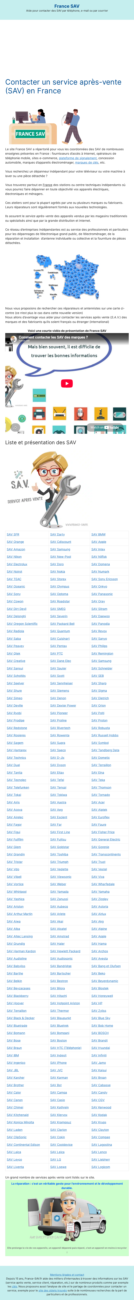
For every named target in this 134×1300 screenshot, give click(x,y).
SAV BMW (98, 534)
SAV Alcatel (58, 929)
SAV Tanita (14, 772)
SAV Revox (99, 631)
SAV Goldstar (59, 847)
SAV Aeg (56, 809)
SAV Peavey (15, 646)
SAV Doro (57, 564)
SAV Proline (58, 720)
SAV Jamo (98, 1062)
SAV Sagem (15, 743)
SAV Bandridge (61, 966)
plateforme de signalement (78, 158)
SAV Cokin (57, 1137)
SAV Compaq (100, 1137)
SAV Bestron (59, 981)
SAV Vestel (99, 869)
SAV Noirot (14, 571)
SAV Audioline (17, 958)
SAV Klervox (58, 1115)
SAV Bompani (59, 1033)
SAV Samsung (60, 549)
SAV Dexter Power (63, 705)
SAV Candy (99, 1092)
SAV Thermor (59, 1010)
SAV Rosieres (16, 735)
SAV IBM (13, 1055)
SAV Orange (15, 542)
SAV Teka (98, 780)
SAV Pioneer (59, 713)
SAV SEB (97, 675)
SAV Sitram (99, 609)
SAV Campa (58, 1092)
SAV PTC (56, 653)
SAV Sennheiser (61, 683)
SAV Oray (98, 601)
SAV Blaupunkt (60, 1018)
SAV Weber (58, 884)
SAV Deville (15, 705)
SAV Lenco (99, 1152)
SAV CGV (98, 1100)
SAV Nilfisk (99, 556)
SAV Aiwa (14, 921)
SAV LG (55, 1159)
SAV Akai (56, 921)
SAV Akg (97, 921)
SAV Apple (98, 542)
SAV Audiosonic (61, 958)
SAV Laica (14, 1152)
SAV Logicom (100, 1167)
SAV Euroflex (100, 817)
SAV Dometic (100, 757)
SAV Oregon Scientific (22, 623)
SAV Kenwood (101, 1107)
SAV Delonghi (16, 616)
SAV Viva (97, 877)
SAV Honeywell (102, 996)
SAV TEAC (14, 579)
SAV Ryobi (14, 713)
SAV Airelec (15, 817)
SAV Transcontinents (106, 854)
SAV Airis (13, 802)
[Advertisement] (67, 51)
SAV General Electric (105, 839)
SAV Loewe (58, 1167)
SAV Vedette (59, 869)
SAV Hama (99, 943)
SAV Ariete (57, 914)
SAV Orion (98, 705)
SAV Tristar (15, 862)
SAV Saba (14, 638)
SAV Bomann (16, 1033)
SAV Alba (13, 929)
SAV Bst (56, 1085)
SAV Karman (59, 1077)
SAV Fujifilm (15, 839)
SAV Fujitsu (58, 839)
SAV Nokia (57, 571)
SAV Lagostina (101, 1144)
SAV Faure (98, 824)
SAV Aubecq (59, 906)
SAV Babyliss (16, 966)
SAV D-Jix (57, 757)
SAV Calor (14, 1092)
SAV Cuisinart (60, 638)
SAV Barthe (15, 973)
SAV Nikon (14, 556)
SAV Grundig (16, 943)
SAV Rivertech (60, 728)
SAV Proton (99, 720)
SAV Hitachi (58, 996)
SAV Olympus (59, 586)
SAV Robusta (100, 728)
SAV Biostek (100, 988)
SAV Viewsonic (60, 877)
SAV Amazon (16, 549)
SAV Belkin (14, 981)
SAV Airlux (98, 914)
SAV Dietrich (100, 698)
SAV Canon (15, 1100)
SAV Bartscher (60, 973)
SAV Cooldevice (61, 1144)
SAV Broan (98, 1077)
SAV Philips (99, 646)
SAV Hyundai (100, 1048)
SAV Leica (57, 1152)
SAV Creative (16, 661)
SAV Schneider (101, 668)
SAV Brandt (99, 1040)
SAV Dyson (58, 765)
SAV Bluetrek (59, 1025)
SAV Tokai (14, 795)
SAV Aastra (58, 802)
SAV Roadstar (60, 601)
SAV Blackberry (17, 996)
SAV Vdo (13, 869)
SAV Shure (14, 690)
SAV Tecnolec (16, 780)
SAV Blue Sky (100, 1018)
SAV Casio (57, 1100)
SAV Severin (59, 616)
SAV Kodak (99, 1115)
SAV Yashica (15, 899)
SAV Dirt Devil (16, 609)
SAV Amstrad (59, 936)
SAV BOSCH (100, 1033)
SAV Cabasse (101, 1085)
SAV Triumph (59, 862)
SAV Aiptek (99, 809)
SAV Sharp (98, 683)
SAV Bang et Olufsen (106, 966)
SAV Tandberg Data (105, 750)
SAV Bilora (57, 988)
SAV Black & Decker (21, 1018)
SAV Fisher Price (103, 832)
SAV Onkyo (99, 586)
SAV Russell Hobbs (104, 735)
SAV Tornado (100, 795)
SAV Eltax (57, 772)
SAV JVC (56, 1070)
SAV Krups (98, 1122)
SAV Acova (14, 809)
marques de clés (86, 162)
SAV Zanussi (59, 899)
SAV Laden (15, 1130)
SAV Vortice (15, 884)
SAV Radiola (15, 631)
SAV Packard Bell (62, 623)
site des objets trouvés (53, 1290)
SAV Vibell (14, 877)
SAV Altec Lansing (20, 936)
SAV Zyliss (98, 1010)
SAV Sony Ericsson (104, 579)
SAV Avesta (99, 958)
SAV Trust (98, 862)
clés (14, 1286)
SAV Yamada (59, 891)
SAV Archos (99, 951)
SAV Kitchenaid (18, 1115)
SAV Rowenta (59, 735)
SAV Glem (14, 847)
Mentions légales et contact (67, 1274)
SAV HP (96, 1003)
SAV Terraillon (101, 765)
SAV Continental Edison (23, 1144)
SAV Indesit (58, 1055)
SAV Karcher (15, 1077)
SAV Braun (14, 1048)
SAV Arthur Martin (19, 914)
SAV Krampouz (60, 1122)
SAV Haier (57, 943)
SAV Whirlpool (17, 891)
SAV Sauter (58, 668)
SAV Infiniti (99, 1055)
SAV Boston (58, 1040)
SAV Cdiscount (60, 542)
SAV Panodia (100, 623)
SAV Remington (102, 653)
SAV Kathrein (59, 1107)
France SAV (67, 6)
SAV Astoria (99, 906)
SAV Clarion (58, 1130)
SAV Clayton (100, 1130)
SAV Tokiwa (58, 795)
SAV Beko (98, 973)
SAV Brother (15, 1085)
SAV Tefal (57, 780)
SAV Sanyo (99, 638)
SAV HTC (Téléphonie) (65, 1048)
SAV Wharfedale (103, 884)
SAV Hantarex (17, 750)
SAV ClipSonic (17, 1137)
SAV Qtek (13, 653)
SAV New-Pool (60, 556)
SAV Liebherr (100, 1159)
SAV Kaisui (99, 1070)
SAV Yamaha (100, 891)
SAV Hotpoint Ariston (65, 1003)
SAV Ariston (15, 906)
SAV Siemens (59, 690)
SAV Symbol (100, 743)
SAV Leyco (14, 1159)
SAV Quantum (60, 631)
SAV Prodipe (15, 720)
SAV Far (56, 824)
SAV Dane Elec (60, 661)
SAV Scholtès (16, 675)
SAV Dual (13, 765)
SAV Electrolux (17, 564)
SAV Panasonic (102, 594)
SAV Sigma (99, 690)
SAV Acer (98, 802)
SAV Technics (16, 757)
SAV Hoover (15, 1003)
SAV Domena (100, 564)
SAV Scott (57, 675)
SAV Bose (14, 1040)
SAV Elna (97, 772)
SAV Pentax (58, 646)
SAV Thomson (101, 787)
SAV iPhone (58, 1062)
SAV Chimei (15, 1107)
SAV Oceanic (16, 586)
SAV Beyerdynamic (104, 981)
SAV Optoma (59, 594)
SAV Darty (57, 534)
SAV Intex (98, 549)
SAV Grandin (16, 854)
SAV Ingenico (16, 1062)
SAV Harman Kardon (21, 951)
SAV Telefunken (18, 787)
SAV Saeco (58, 750)
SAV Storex (58, 579)
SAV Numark (100, 571)
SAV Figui (13, 832)
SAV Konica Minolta (20, 1122)
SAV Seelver (15, 683)
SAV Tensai (58, 787)
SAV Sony (14, 594)
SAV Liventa (15, 1167)
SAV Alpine (99, 929)
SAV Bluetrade (17, 1025)
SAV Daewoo (100, 616)
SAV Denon (58, 698)
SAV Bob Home (102, 1025)
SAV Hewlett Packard (65, 951)
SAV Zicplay (99, 899)
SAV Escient (58, 817)
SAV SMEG (58, 609)
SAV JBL (13, 1070)
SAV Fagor (14, 824)
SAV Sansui (15, 668)
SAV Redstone (17, 728)
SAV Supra (57, 743)
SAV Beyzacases (18, 988)
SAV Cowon (15, 601)
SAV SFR (13, 534)
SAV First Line (60, 832)
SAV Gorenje (100, 847)
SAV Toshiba (59, 854)
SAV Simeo (14, 698)
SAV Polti (97, 713)
